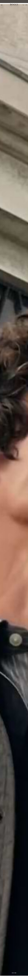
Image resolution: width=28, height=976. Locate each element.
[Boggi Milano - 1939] (14, 4)
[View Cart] (26, 5)
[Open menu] (2, 5)
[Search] (23, 5)
